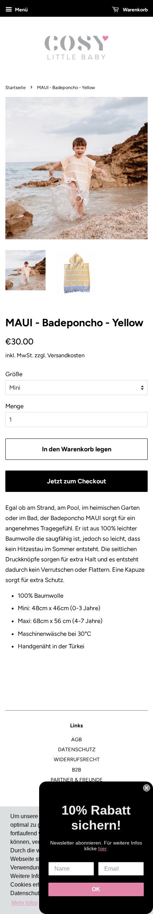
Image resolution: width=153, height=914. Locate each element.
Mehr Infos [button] (24, 903)
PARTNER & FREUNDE (77, 780)
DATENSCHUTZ (76, 749)
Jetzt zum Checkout (76, 481)
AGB (76, 739)
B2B (76, 770)
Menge (14, 406)
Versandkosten (66, 355)
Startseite (15, 87)
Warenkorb (135, 10)
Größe (13, 374)
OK (96, 889)
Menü (21, 10)
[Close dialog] (146, 787)
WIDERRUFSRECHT (77, 759)
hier (102, 848)
